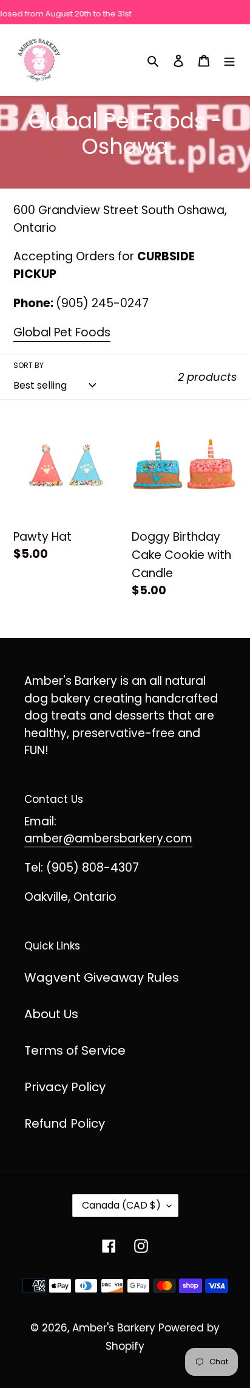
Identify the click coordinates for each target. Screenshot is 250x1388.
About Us (51, 1013)
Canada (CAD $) (121, 1205)
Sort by (28, 365)
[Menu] (229, 59)
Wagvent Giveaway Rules (101, 977)
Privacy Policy (65, 1086)
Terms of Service (75, 1050)
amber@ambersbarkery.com (108, 838)
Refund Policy (64, 1123)
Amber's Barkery (113, 1327)
